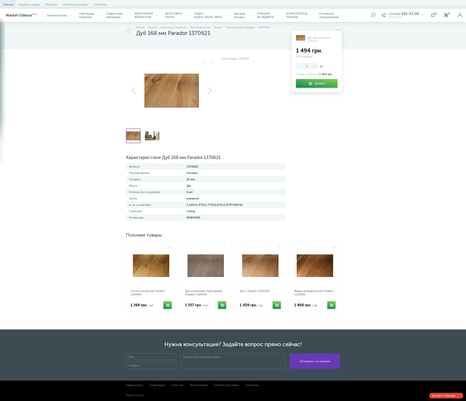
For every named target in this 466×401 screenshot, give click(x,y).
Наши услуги (134, 385)
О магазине (157, 385)
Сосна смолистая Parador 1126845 (148, 292)
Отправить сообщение (315, 361)
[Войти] (460, 15)
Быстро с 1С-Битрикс (444, 395)
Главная (8, 4)
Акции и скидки (29, 4)
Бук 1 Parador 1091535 (254, 291)
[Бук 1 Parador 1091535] (260, 265)
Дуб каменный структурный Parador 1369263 (203, 292)
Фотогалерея (199, 385)
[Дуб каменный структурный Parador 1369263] (205, 265)
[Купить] (167, 305)
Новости (51, 4)
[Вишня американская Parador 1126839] (314, 265)
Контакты (100, 4)
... (351, 15)
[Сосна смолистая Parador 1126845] (151, 265)
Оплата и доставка (75, 4)
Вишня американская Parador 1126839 (313, 292)
